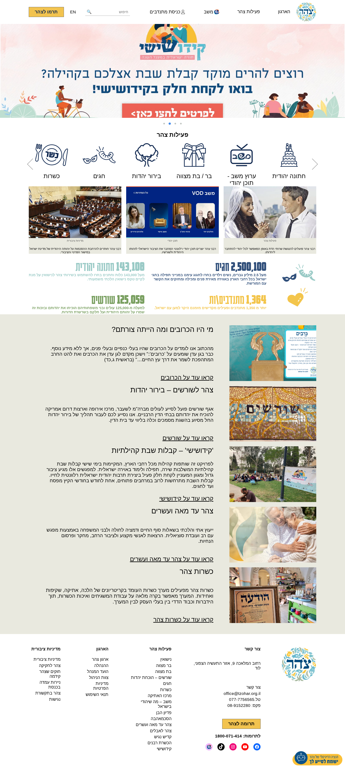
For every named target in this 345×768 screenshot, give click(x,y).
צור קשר (253, 687)
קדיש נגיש (163, 736)
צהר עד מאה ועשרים (154, 724)
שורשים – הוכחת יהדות (151, 677)
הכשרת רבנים (160, 742)
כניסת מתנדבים (165, 11)
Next (312, 164)
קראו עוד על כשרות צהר (183, 619)
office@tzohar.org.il (242, 693)
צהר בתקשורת (47, 693)
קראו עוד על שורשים (188, 438)
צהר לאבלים (161, 730)
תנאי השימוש (97, 694)
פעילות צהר (248, 11)
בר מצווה (164, 665)
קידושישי (164, 748)
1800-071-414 (228, 736)
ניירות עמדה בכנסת (50, 684)
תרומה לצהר (241, 723)
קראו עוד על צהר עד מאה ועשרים (171, 559)
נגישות (54, 699)
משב (208, 11)
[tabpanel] (172, 71)
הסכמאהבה (161, 718)
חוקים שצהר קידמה (49, 674)
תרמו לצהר (46, 11)
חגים (167, 683)
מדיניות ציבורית (47, 659)
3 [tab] (169, 123)
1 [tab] (181, 123)
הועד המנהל (97, 671)
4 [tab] (164, 123)
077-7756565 (241, 699)
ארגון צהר (100, 659)
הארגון (284, 11)
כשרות (166, 689)
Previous (33, 164)
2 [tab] (175, 123)
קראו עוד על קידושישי (186, 498)
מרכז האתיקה (160, 695)
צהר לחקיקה (49, 665)
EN (73, 12)
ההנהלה (101, 665)
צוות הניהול (98, 677)
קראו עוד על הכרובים (187, 377)
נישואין (166, 659)
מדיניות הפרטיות (100, 686)
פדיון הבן (164, 712)
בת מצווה (163, 671)
